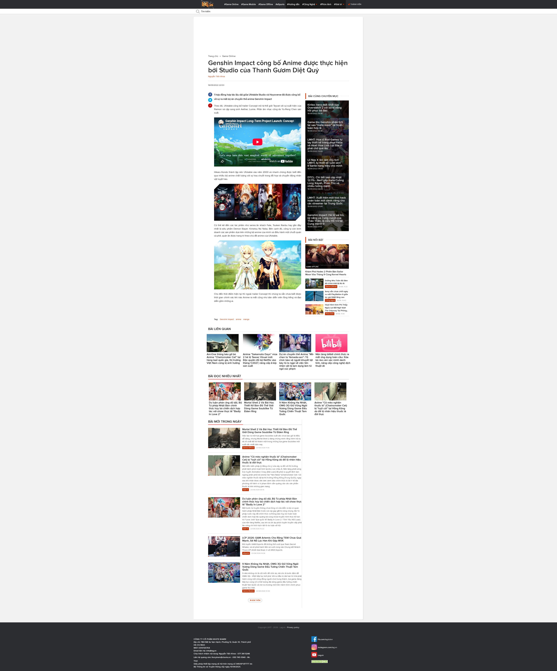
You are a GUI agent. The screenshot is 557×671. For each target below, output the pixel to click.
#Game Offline (265, 4)
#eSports (280, 4)
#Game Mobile (248, 4)
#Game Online (231, 4)
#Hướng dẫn (293, 4)
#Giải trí (338, 4)
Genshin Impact (227, 319)
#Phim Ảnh (325, 4)
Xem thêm (256, 600)
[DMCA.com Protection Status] (320, 661)
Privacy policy (293, 627)
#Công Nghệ (308, 4)
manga (246, 319)
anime (238, 319)
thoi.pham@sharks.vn (221, 657)
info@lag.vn (211, 651)
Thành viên (355, 4)
